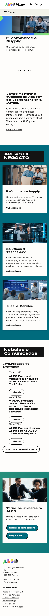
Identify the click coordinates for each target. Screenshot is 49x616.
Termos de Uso (9, 604)
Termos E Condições (11, 598)
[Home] (10, 561)
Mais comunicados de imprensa (21, 449)
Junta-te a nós (10, 587)
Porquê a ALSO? (14, 129)
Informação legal (9, 601)
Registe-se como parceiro (22, 527)
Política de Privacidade (12, 595)
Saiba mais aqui (13, 208)
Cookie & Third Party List (13, 592)
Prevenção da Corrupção (13, 607)
